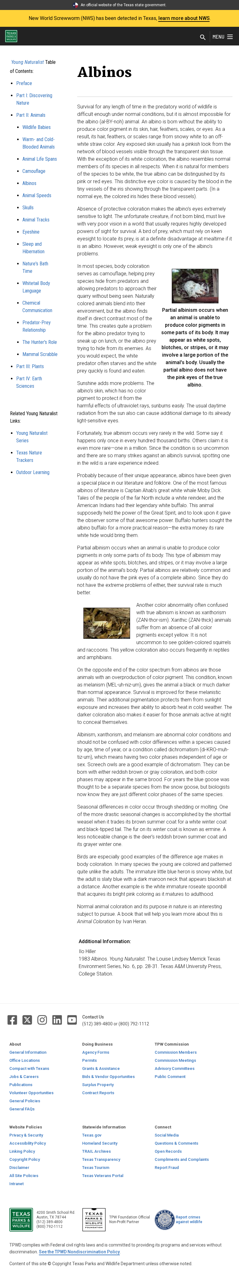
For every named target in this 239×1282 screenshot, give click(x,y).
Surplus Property (98, 1084)
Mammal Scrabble (40, 354)
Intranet (16, 1183)
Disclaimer (19, 1167)
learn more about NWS (184, 18)
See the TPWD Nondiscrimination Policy (79, 1251)
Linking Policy (22, 1151)
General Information (27, 1052)
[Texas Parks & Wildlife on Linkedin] (57, 1019)
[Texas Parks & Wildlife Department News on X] (28, 1019)
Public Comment (170, 1076)
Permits (89, 1060)
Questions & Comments (176, 1143)
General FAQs (22, 1109)
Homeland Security (99, 1143)
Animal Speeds (36, 195)
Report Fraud (167, 1167)
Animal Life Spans (39, 159)
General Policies (24, 1101)
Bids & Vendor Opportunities (108, 1076)
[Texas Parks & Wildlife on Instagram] (43, 1019)
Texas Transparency (101, 1159)
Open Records (168, 1151)
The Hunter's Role (39, 342)
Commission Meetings (175, 1060)
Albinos (29, 183)
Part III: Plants (30, 366)
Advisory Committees (174, 1068)
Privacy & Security (26, 1135)
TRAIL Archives (96, 1151)
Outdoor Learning (32, 472)
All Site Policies (23, 1175)
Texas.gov (91, 1135)
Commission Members (176, 1052)
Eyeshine (31, 232)
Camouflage (33, 171)
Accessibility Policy (27, 1143)
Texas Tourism (95, 1167)
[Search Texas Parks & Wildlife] (203, 38)
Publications (20, 1084)
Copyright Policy (24, 1159)
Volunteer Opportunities (31, 1092)
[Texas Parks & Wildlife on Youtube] (72, 1019)
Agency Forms (95, 1052)
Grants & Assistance (101, 1068)
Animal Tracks (35, 220)
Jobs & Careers (24, 1076)
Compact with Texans (29, 1068)
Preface (24, 83)
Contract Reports (98, 1092)
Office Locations (24, 1060)
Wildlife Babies (36, 127)
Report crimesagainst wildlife (189, 1219)
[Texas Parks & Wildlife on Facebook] (13, 1019)
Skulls (28, 208)
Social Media (167, 1135)
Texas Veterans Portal (102, 1175)
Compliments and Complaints (182, 1159)
